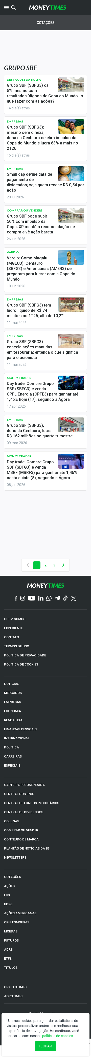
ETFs (8, 958)
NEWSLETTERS (15, 857)
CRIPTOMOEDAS (16, 922)
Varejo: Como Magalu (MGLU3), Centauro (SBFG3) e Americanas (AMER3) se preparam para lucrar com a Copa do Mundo (41, 269)
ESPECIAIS (12, 765)
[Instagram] (22, 598)
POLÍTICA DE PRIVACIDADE (25, 655)
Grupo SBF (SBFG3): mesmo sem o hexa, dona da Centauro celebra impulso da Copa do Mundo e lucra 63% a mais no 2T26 (42, 138)
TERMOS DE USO (16, 646)
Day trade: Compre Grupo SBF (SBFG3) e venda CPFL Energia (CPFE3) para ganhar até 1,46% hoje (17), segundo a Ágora (42, 391)
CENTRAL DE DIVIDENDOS (23, 812)
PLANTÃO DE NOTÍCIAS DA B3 (27, 848)
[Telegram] (57, 598)
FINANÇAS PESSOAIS (20, 729)
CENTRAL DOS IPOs (19, 794)
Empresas (15, 121)
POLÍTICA (11, 747)
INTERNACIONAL (17, 738)
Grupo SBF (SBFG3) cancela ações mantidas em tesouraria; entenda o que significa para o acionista (42, 349)
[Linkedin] (40, 598)
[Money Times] (47, 7)
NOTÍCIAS (11, 684)
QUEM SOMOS (14, 619)
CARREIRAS (13, 756)
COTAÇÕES (12, 877)
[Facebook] (16, 598)
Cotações (46, 23)
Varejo (13, 252)
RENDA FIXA (13, 720)
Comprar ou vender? (24, 210)
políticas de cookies (57, 1036)
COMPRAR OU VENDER (21, 830)
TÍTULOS (10, 968)
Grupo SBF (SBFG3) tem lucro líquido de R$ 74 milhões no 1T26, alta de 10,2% (35, 310)
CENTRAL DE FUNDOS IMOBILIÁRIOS (31, 803)
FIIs (7, 895)
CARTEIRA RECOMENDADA (24, 785)
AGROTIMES (13, 996)
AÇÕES (9, 886)
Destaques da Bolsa (24, 79)
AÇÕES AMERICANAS (20, 913)
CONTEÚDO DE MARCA (21, 839)
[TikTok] (65, 598)
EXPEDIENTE (13, 628)
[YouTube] (31, 598)
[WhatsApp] (49, 599)
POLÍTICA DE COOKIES (21, 664)
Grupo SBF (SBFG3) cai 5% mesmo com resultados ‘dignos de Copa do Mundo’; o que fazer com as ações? (45, 93)
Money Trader (19, 378)
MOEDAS (10, 931)
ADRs (8, 949)
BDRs (8, 904)
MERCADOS (13, 693)
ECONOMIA (12, 711)
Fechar (45, 1046)
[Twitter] (73, 599)
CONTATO (11, 637)
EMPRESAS (12, 702)
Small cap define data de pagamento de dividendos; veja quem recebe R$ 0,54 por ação (45, 182)
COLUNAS (11, 821)
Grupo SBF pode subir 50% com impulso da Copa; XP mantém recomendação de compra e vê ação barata (41, 224)
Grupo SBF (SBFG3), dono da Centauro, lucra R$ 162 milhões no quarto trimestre (40, 430)
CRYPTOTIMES (15, 987)
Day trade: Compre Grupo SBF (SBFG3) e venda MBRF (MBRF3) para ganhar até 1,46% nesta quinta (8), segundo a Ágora (42, 470)
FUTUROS (11, 940)
